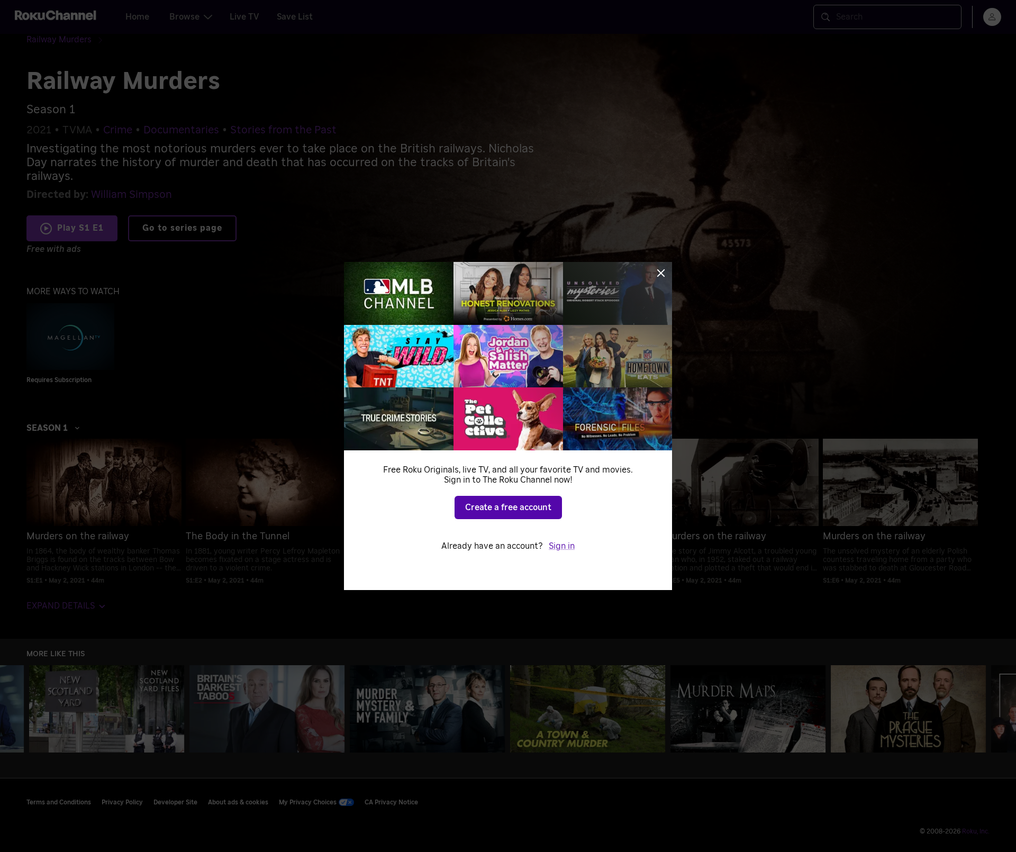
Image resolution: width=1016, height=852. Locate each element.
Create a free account (508, 507)
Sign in (562, 546)
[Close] (660, 273)
